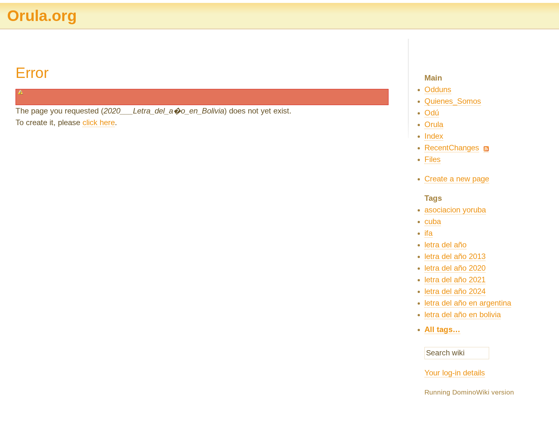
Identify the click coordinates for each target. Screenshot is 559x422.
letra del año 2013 (455, 256)
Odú (431, 112)
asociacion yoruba (455, 209)
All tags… (442, 329)
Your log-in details (454, 372)
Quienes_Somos (452, 101)
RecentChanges (451, 147)
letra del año (445, 244)
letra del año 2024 (455, 291)
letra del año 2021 (455, 279)
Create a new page (456, 178)
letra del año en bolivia (462, 314)
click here (98, 122)
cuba (432, 221)
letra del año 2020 (455, 268)
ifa (428, 233)
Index (433, 136)
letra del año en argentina (467, 302)
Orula (433, 124)
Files (432, 159)
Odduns (437, 89)
